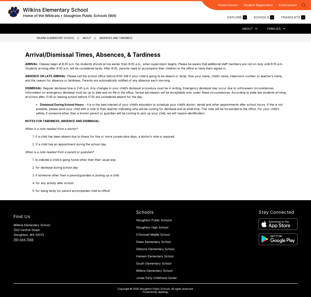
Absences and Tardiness (116, 37)
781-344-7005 (23, 239)
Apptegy (163, 291)
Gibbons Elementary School (155, 249)
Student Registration (258, 5)
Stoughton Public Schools (154, 220)
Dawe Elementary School (153, 242)
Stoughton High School (152, 227)
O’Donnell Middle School (153, 234)
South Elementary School (153, 263)
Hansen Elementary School (155, 256)
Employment (288, 5)
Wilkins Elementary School (55, 37)
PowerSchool (228, 5)
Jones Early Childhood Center (156, 278)
